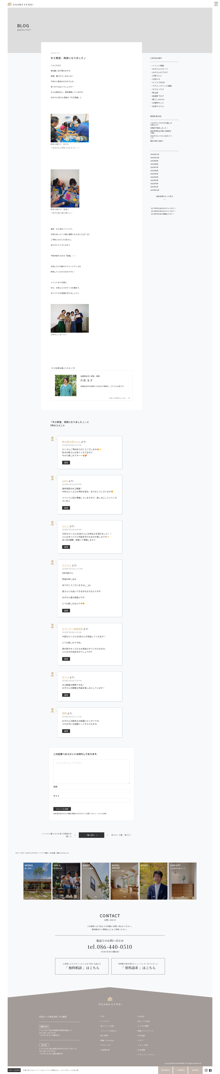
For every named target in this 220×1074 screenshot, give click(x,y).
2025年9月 (154, 161)
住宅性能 (141, 1035)
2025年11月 (154, 154)
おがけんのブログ (160, 72)
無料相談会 (165, 1070)
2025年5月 (154, 174)
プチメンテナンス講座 (162, 86)
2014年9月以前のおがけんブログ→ (163, 211)
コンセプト (105, 1021)
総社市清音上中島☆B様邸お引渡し (160, 132)
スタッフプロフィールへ (117, 398)
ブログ (140, 1040)
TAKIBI (141, 1016)
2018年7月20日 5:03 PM (71, 445)
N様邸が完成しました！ (159, 128)
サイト (56, 795)
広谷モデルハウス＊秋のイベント (161, 137)
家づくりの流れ (144, 1021)
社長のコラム (158, 106)
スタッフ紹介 (143, 1045)
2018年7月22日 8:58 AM (71, 529)
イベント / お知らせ (109, 1031)
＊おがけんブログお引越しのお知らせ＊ (161, 124)
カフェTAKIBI (158, 82)
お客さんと (157, 75)
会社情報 (141, 1050)
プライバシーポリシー (147, 1054)
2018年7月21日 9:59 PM (71, 484)
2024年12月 (154, 190)
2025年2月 (154, 183)
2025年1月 (154, 186)
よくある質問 (143, 1026)
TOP (103, 1016)
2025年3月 (154, 180)
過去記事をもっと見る (164, 196)
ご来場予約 (180, 1070)
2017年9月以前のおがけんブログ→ (163, 208)
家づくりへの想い (108, 1026)
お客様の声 (105, 1050)
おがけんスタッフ (160, 69)
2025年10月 (154, 157)
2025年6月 (154, 170)
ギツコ (65, 677)
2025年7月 (154, 167)
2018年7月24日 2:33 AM (71, 632)
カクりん (66, 565)
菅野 (64, 713)
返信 (66, 462)
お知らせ (156, 79)
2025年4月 (154, 177)
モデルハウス (158, 89)
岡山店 (155, 92)
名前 (55, 786)
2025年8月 (154, 164)
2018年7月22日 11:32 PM (72, 568)
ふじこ (65, 526)
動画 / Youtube (107, 1040)
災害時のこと (158, 102)
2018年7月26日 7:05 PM (71, 680)
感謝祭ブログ (158, 96)
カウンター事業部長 (72, 628)
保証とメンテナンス (146, 1031)
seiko (65, 481)
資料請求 (195, 1070)
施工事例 (104, 1035)
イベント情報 (158, 65)
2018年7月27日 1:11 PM (71, 716)
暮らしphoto (158, 99)
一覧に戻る (90, 835)
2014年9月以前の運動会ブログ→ (162, 214)
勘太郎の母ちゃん (71, 441)
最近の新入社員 (156, 141)
